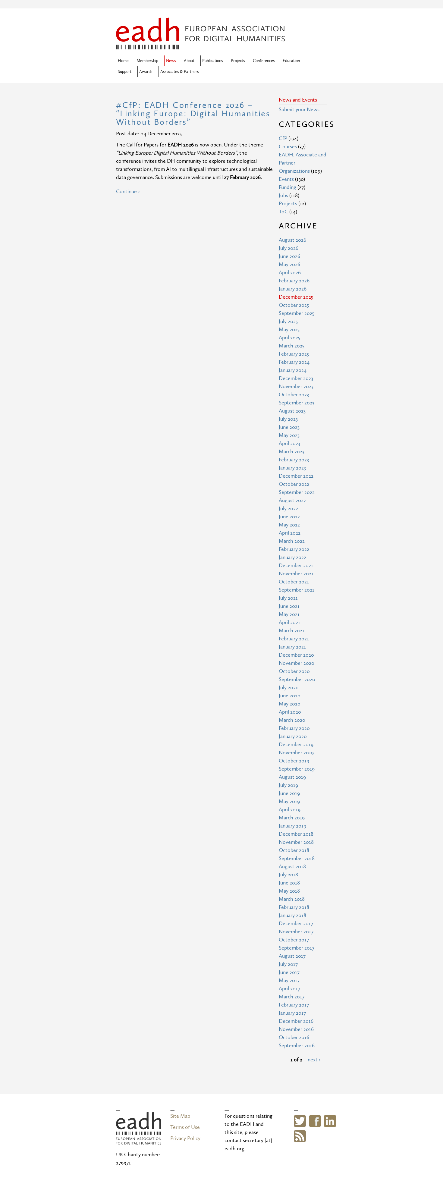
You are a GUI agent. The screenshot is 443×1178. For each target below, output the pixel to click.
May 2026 (289, 264)
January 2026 (292, 289)
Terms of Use (185, 1127)
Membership (147, 60)
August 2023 (292, 411)
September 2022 (297, 492)
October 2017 (294, 940)
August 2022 (292, 500)
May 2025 (289, 329)
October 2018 (294, 850)
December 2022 (296, 476)
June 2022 (289, 517)
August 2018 (292, 866)
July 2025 (288, 321)
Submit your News (299, 109)
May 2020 (289, 704)
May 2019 (289, 801)
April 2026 (290, 272)
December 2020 (296, 655)
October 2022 (294, 484)
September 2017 (296, 948)
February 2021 (294, 639)
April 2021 (289, 622)
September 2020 (297, 679)
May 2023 (289, 435)
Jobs (283, 195)
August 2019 (292, 777)
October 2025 (294, 305)
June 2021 (289, 606)
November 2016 (296, 1029)
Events (286, 179)
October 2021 (294, 582)
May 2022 (289, 525)
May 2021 (289, 614)
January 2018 (292, 915)
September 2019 (297, 769)
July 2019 (288, 785)
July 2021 (288, 598)
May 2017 (289, 980)
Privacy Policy (185, 1138)
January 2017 (292, 1013)
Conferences (264, 60)
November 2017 (296, 931)
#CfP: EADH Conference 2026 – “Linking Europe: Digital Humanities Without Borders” (193, 114)
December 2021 (296, 565)
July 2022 (288, 508)
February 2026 (294, 281)
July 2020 (289, 687)
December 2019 (296, 744)
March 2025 (291, 346)
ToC (283, 212)
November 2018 (296, 842)
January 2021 (292, 647)
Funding (287, 187)
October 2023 (294, 394)
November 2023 (296, 386)
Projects (238, 60)
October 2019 (294, 761)
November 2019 (296, 752)
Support (124, 71)
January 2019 (292, 826)
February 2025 (294, 354)
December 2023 (296, 378)
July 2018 (288, 875)
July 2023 (288, 419)
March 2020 (292, 720)
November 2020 (296, 663)
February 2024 (294, 362)
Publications (212, 60)
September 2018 (297, 858)
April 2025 (289, 338)
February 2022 (294, 549)
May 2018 (289, 891)
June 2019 (289, 793)
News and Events (298, 100)
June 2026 (289, 256)
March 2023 (291, 451)
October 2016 (294, 1037)
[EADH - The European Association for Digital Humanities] (200, 45)
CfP (283, 138)
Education (291, 60)
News (171, 60)
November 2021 (296, 573)
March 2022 (292, 541)
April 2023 (289, 443)
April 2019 (289, 809)
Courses (288, 146)
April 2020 (290, 712)
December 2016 (296, 1021)
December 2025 (296, 297)
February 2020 (294, 728)
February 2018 (294, 907)
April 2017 (289, 988)
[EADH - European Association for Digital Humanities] (138, 1140)
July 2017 (288, 964)
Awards (145, 71)
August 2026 (292, 240)
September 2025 (296, 313)
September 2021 (296, 590)
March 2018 (292, 899)
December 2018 (296, 834)
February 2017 (294, 1005)
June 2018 (289, 883)
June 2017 (289, 972)
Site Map (180, 1116)
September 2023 (296, 403)
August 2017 (292, 956)
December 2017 (296, 923)
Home (123, 60)
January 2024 (292, 370)
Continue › (128, 191)
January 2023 (292, 468)
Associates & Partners (179, 71)
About (189, 60)
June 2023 (289, 427)
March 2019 (292, 818)
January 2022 (292, 557)
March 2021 (291, 630)
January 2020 (293, 736)
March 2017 (291, 997)
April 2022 (289, 533)
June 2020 (289, 696)
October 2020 (294, 671)
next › (314, 1060)
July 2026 (288, 248)
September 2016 (297, 1045)
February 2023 (294, 460)
